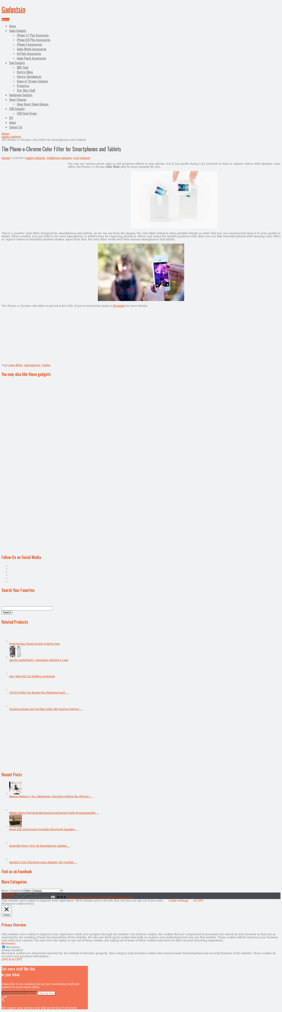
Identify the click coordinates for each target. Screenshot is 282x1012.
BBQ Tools (23, 67)
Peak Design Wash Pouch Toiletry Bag (34, 643)
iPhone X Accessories (29, 44)
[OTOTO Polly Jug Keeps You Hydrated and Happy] (15, 689)
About (12, 122)
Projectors (23, 85)
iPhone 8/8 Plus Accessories (33, 40)
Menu (5, 19)
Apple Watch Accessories (31, 49)
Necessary (13, 947)
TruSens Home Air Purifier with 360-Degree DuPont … (45, 709)
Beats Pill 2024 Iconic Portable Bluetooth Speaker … (43, 829)
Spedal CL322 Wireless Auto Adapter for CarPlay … (43, 862)
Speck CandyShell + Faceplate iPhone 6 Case (38, 660)
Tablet (46, 365)
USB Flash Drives (27, 113)
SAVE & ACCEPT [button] (12, 959)
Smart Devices (17, 99)
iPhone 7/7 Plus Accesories (33, 35)
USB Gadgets (17, 108)
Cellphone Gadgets (59, 158)
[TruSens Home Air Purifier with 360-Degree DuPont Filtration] (15, 706)
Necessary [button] (8, 943)
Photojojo (119, 305)
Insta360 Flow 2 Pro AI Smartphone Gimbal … (39, 845)
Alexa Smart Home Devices (33, 104)
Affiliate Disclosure (120, 897)
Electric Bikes (25, 72)
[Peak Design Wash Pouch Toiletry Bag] (15, 640)
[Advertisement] (34, 189)
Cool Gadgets (17, 63)
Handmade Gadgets (20, 95)
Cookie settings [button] (178, 900)
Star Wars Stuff (26, 90)
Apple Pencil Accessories (31, 58)
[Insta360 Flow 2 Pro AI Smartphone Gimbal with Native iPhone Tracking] (15, 842)
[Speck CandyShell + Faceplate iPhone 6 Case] (15, 657)
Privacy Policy (77, 897)
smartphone (32, 365)
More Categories (12, 890)
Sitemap (7, 897)
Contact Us (15, 127)
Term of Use (97, 897)
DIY (11, 118)
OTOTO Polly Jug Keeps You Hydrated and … (38, 692)
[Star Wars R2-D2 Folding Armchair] (15, 673)
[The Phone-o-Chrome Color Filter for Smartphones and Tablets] (174, 227)
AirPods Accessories (29, 53)
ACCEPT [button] (198, 900)
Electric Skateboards (29, 76)
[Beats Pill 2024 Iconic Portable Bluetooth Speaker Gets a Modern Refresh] (15, 826)
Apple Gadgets (17, 30)
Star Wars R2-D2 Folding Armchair (32, 676)
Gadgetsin (13, 9)
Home (12, 26)
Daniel (6, 158)
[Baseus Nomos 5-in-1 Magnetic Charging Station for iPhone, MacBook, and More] (15, 793)
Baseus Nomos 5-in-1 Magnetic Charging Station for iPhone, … (51, 796)
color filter (15, 365)
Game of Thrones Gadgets (32, 81)
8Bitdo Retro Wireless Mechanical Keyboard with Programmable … (54, 812)
